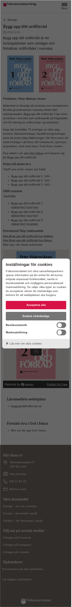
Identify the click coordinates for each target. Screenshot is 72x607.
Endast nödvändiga (36, 316)
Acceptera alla (36, 304)
